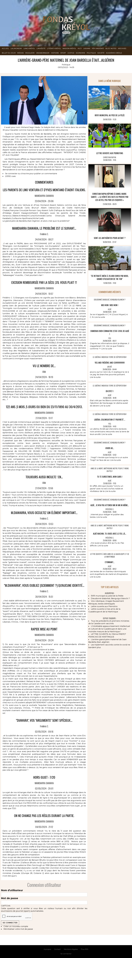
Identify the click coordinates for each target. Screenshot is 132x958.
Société (100, 53)
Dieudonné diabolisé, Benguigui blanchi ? (110, 598)
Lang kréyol (29, 48)
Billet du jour (9, 53)
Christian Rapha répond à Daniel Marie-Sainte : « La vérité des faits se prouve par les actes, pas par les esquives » (109, 196)
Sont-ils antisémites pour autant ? (109, 238)
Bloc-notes (110, 48)
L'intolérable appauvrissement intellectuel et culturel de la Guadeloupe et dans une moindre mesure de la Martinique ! (109, 629)
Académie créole (114, 53)
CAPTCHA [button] (5, 906)
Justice (71, 53)
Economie (80, 53)
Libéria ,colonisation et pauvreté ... (109, 419)
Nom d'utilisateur (12, 890)
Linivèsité (41, 48)
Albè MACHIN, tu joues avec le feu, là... (109, 533)
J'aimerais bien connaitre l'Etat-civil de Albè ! (109, 332)
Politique (91, 53)
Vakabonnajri (42, 53)
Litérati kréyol (54, 48)
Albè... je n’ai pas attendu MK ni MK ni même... (109, 505)
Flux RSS (84, 949)
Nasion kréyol (69, 48)
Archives (122, 48)
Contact (57, 949)
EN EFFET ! (110, 391)
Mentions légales (71, 949)
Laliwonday (16, 48)
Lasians (86, 48)
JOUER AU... (109, 448)
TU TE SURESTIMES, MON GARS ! (109, 476)
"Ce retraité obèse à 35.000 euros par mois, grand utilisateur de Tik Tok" (109, 277)
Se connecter (11, 173)
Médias (20, 53)
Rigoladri (30, 53)
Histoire (55, 53)
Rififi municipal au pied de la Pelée (110, 115)
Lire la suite (99, 317)
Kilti (80, 48)
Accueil (5, 48)
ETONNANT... (109, 562)
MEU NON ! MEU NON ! (109, 305)
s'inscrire (25, 173)
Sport (63, 53)
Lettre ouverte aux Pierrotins (109, 153)
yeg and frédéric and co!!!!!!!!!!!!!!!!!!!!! (110, 362)
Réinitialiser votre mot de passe (18, 929)
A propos (47, 949)
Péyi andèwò (98, 48)
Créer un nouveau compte (16, 926)
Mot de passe (9, 898)
